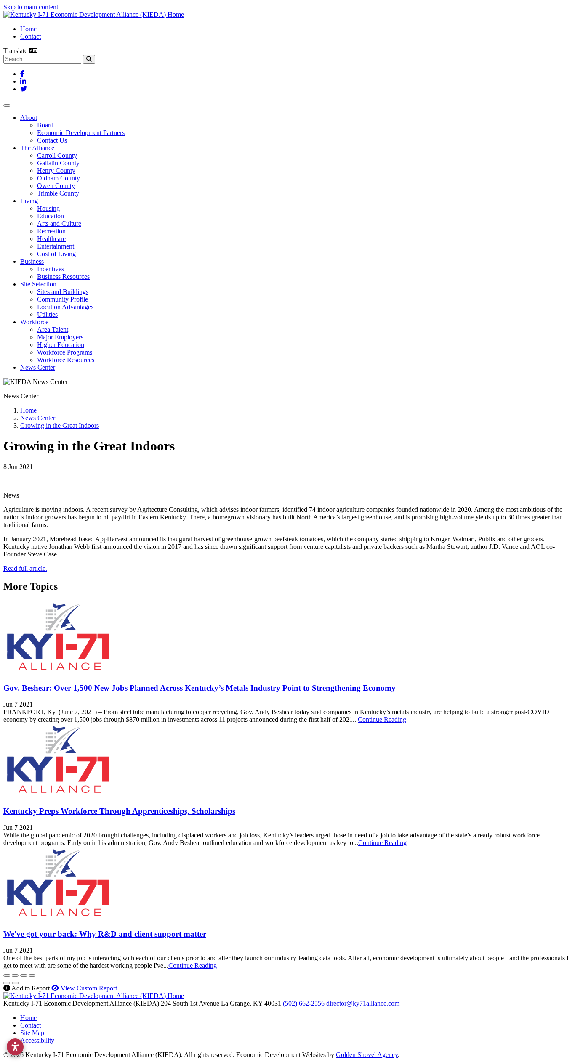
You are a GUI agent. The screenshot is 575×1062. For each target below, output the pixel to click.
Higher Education (60, 344)
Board (45, 125)
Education (50, 216)
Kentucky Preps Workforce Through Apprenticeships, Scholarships (119, 811)
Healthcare (51, 238)
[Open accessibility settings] (15, 1046)
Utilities (47, 314)
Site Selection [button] (38, 284)
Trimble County (58, 193)
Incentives (50, 269)
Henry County (56, 170)
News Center (37, 367)
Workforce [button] (34, 322)
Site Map (32, 1032)
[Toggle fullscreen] (23, 975)
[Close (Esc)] (6, 975)
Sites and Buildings (62, 291)
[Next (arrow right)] (15, 983)
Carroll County (57, 155)
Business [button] (32, 261)
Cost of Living (56, 253)
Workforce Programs (64, 352)
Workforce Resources (65, 359)
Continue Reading (382, 719)
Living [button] (29, 200)
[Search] (89, 59)
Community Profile (62, 299)
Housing (48, 208)
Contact (30, 36)
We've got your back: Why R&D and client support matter (104, 934)
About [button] (28, 117)
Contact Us (52, 140)
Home (28, 28)
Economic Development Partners (81, 132)
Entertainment (55, 246)
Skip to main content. (31, 7)
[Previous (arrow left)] (6, 983)
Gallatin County (58, 163)
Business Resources (63, 276)
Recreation (51, 231)
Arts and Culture (59, 223)
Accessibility (37, 1040)
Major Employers (60, 337)
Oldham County (58, 178)
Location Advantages (65, 306)
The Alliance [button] (37, 147)
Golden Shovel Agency (367, 1054)
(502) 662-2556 (304, 1003)
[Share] (15, 975)
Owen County (56, 185)
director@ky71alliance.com (362, 1003)
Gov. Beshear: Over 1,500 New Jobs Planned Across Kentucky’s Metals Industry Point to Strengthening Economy (199, 687)
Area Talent (52, 329)
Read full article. (25, 568)
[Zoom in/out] (32, 975)
